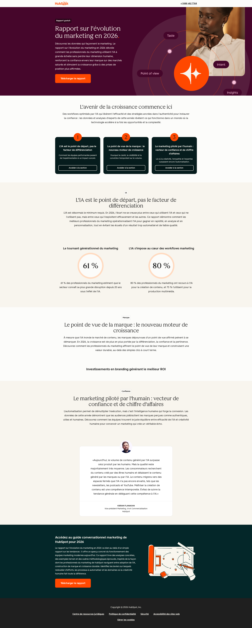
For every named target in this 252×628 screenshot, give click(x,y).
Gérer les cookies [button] (126, 620)
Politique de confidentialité (122, 614)
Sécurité (145, 614)
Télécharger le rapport (76, 78)
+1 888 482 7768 (189, 3)
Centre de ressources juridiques (88, 614)
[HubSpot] (61, 4)
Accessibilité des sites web (166, 614)
